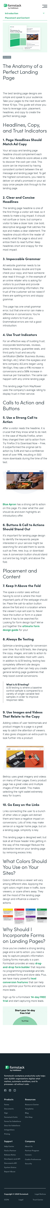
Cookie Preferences (33, 1159)
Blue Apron (9, 504)
